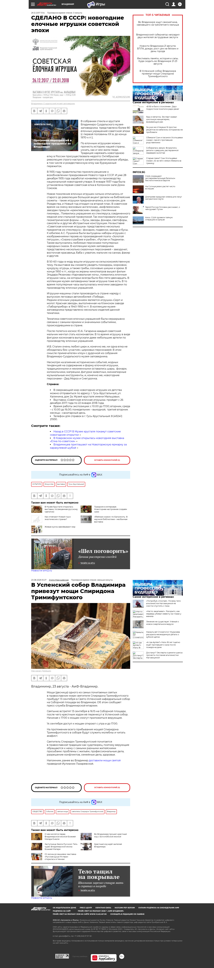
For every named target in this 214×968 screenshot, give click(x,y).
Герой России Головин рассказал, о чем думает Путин (162, 208)
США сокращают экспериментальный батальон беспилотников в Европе (160, 178)
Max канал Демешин (41, 671)
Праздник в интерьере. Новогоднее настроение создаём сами (110, 509)
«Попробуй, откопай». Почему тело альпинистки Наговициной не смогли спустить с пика (163, 603)
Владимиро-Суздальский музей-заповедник (53, 103)
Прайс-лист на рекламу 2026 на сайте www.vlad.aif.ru (80, 914)
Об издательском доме (64, 908)
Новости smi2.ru (41, 570)
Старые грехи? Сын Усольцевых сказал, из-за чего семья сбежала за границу (163, 160)
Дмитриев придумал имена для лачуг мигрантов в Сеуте (163, 198)
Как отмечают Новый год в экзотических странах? (57, 518)
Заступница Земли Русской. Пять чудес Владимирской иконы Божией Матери (61, 846)
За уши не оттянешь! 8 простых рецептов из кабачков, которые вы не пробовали (164, 129)
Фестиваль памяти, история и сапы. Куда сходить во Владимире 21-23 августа (157, 61)
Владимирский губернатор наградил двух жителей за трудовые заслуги (158, 36)
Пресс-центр (86, 908)
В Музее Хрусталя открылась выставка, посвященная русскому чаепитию (61, 509)
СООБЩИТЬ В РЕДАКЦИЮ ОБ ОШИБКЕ (127, 914)
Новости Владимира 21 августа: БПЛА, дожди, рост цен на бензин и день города (157, 49)
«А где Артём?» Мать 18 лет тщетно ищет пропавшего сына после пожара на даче (163, 644)
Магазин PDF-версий (125, 908)
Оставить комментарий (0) (107, 460)
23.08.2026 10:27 (38, 580)
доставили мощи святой (105, 760)
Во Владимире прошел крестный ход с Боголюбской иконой (110, 835)
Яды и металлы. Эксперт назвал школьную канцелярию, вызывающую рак (161, 119)
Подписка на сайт (62, 911)
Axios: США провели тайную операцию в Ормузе (159, 218)
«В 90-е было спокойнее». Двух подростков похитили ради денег (162, 107)
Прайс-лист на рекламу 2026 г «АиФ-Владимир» (101, 911)
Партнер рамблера (79, 956)
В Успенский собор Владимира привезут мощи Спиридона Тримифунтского (158, 74)
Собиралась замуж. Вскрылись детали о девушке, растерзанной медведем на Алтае (162, 150)
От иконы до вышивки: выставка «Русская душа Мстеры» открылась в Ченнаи (60, 856)
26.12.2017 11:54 (38, 13)
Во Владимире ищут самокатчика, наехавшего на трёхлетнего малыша (158, 23)
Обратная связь (103, 908)
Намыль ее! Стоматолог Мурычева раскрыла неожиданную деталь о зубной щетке (163, 634)
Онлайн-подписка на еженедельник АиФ (158, 908)
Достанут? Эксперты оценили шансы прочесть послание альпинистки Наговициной (164, 655)
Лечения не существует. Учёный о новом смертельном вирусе (162, 622)
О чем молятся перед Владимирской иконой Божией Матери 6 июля (60, 836)
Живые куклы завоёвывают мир (60, 527)
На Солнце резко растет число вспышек (160, 187)
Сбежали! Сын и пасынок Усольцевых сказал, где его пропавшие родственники (164, 140)
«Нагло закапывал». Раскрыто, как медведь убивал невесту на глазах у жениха (163, 613)
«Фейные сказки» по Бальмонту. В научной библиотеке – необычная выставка (111, 519)
